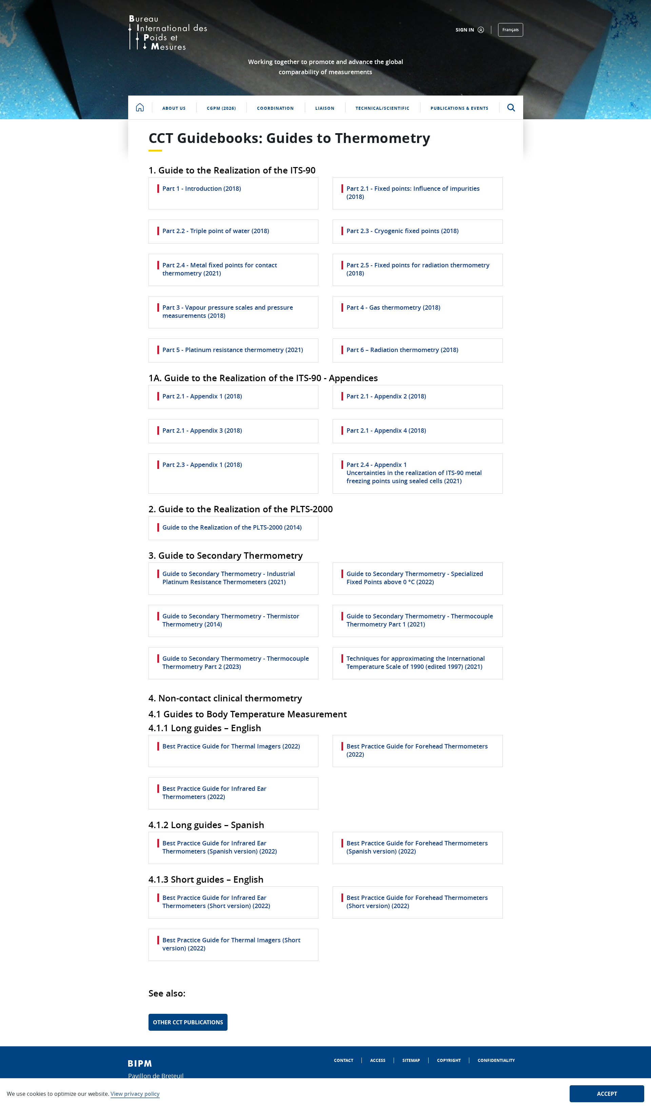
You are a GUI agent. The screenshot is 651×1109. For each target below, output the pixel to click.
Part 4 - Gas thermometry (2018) (393, 307)
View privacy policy (135, 1093)
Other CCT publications (188, 1022)
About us (174, 108)
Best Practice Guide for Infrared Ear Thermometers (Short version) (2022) (216, 902)
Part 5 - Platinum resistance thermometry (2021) (232, 350)
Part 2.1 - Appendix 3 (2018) (202, 430)
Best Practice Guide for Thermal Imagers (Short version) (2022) (231, 944)
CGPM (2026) (221, 108)
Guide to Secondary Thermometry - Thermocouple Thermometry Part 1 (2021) (420, 620)
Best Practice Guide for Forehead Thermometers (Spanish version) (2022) (417, 847)
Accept (607, 1093)
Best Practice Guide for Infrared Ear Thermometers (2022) (214, 792)
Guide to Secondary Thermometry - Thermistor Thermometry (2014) (230, 620)
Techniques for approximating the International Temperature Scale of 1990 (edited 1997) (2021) (416, 662)
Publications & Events (460, 108)
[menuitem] (344, 1060)
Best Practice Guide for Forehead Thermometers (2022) (417, 750)
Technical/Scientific (383, 108)
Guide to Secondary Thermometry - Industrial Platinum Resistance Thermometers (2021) (228, 578)
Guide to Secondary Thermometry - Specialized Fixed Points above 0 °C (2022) (415, 578)
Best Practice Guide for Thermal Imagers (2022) (231, 746)
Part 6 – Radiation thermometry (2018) (402, 350)
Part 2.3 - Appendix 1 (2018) (202, 464)
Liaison (325, 108)
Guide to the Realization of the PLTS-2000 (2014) (232, 527)
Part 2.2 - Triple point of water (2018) (215, 231)
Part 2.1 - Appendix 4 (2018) (386, 430)
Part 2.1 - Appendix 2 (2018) (386, 396)
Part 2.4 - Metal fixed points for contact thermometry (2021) (219, 269)
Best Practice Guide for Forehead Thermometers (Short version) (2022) (417, 902)
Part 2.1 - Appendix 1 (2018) (202, 396)
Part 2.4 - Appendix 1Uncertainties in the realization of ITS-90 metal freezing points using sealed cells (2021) (414, 472)
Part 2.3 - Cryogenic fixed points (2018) (403, 231)
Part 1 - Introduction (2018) (201, 188)
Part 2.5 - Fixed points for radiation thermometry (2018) (418, 269)
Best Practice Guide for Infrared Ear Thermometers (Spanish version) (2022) (219, 847)
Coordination (275, 108)
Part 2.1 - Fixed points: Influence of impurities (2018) (413, 192)
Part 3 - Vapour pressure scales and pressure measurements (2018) (227, 311)
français (510, 30)
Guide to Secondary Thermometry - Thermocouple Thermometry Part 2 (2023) (235, 662)
